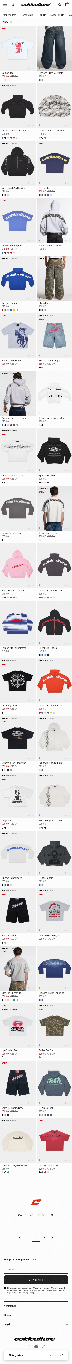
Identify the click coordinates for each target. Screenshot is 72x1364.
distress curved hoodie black (14, 130)
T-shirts (42, 15)
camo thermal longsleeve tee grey (53, 130)
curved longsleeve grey (12, 878)
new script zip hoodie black (13, 188)
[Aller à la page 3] (52, 1237)
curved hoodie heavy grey (50, 590)
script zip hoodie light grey (50, 763)
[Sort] (61, 1355)
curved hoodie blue (9, 303)
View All (7, 21)
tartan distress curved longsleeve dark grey (13, 533)
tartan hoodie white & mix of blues (52, 418)
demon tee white (8, 73)
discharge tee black (9, 705)
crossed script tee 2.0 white (13, 475)
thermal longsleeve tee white (14, 1165)
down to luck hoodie (46, 1108)
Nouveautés (9, 15)
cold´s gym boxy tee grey (50, 935)
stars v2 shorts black (10, 935)
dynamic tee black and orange (14, 763)
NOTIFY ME (54, 396)
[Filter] (51, 1355)
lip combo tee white (9, 1050)
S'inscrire (36, 1279)
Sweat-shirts (57, 15)
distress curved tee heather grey (12, 993)
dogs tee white (7, 820)
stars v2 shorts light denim (49, 360)
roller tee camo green (47, 1050)
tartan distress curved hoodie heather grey (50, 245)
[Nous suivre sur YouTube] (36, 1347)
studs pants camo (45, 303)
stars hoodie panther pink (13, 590)
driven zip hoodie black (48, 648)
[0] (60, 4)
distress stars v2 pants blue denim (51, 73)
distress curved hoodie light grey (14, 418)
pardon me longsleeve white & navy (14, 648)
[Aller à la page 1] (20, 1237)
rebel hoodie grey (46, 878)
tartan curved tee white (48, 533)
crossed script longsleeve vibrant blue (53, 993)
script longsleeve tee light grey (50, 820)
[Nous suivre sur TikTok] (44, 1347)
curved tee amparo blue (12, 245)
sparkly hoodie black (47, 475)
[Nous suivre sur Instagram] (28, 1347)
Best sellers (27, 15)
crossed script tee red (48, 1165)
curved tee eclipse (45, 188)
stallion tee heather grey (12, 360)
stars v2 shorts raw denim (12, 1108)
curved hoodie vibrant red (51, 705)
